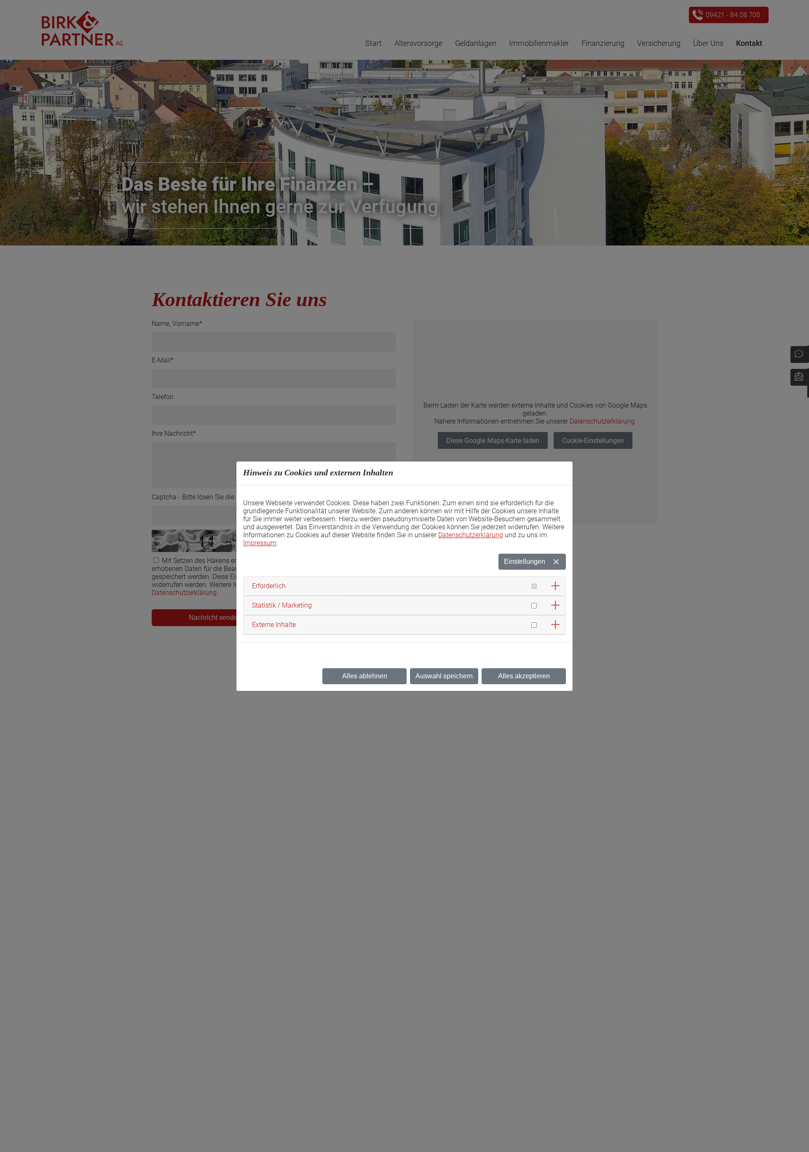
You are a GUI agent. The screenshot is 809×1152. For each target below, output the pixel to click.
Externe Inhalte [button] (274, 625)
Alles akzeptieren (524, 676)
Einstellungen (524, 561)
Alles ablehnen (364, 676)
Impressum (259, 543)
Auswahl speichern (444, 676)
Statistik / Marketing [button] (282, 605)
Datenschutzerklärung (470, 535)
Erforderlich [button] (269, 586)
